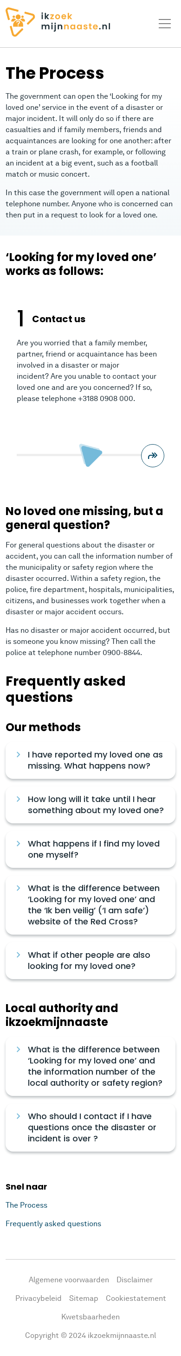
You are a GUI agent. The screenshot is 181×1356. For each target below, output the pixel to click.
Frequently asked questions (53, 1223)
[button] (152, 455)
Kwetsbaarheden (90, 1316)
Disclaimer (134, 1279)
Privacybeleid (38, 1298)
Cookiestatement (136, 1298)
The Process (26, 1205)
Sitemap (83, 1298)
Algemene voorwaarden (69, 1279)
